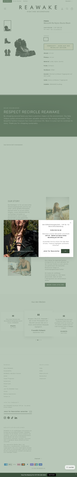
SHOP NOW (51, 474)
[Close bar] (76, 474)
